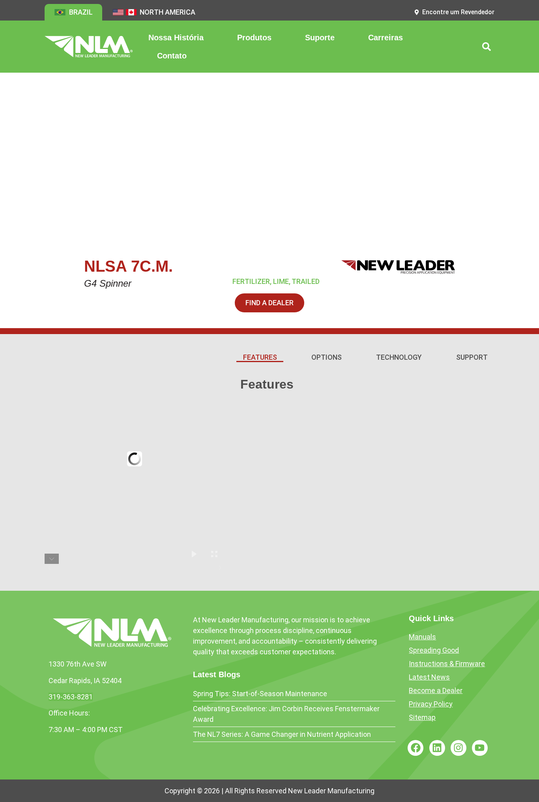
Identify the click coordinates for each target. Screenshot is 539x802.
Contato (172, 55)
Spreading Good (434, 650)
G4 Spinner (107, 283)
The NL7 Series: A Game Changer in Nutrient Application (282, 734)
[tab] (259, 358)
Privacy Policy (431, 704)
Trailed (306, 281)
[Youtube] (480, 748)
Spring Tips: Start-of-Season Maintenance (260, 693)
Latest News (429, 677)
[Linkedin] (437, 748)
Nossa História (176, 37)
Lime (281, 281)
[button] (486, 46)
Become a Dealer (435, 690)
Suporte (320, 37)
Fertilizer (251, 281)
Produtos (254, 37)
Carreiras (385, 37)
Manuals (422, 637)
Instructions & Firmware (447, 663)
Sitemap (422, 717)
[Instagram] (458, 748)
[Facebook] (415, 748)
